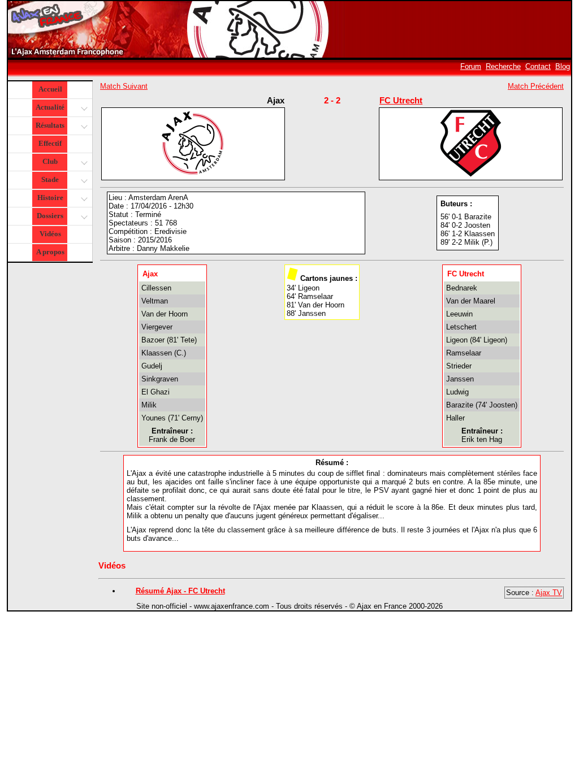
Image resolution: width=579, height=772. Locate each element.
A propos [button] (50, 252)
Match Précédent (536, 86)
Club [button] (50, 161)
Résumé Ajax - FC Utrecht (180, 591)
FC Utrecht (400, 100)
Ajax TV (548, 592)
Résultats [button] (50, 125)
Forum (470, 66)
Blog (562, 66)
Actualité (50, 107)
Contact (538, 66)
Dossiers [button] (50, 215)
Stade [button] (50, 179)
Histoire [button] (50, 197)
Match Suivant (124, 86)
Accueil (50, 89)
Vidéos (50, 233)
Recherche (503, 66)
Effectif (50, 143)
